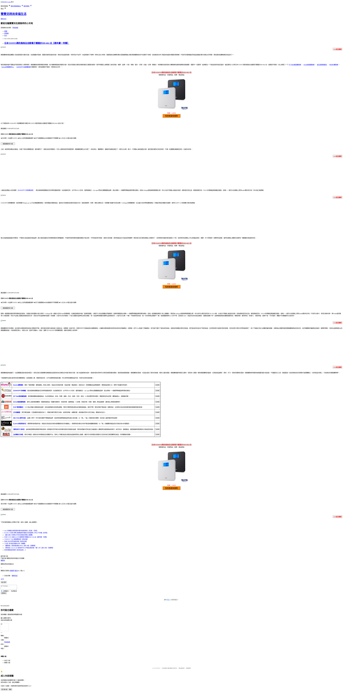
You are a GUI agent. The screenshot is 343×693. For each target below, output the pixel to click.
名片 (5, 35)
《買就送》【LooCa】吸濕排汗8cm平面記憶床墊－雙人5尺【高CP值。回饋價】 (29, 548)
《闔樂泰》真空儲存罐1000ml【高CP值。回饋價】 (20, 545)
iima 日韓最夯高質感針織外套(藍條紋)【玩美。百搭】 (21, 530)
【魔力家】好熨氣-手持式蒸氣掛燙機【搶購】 (18, 535)
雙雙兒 (3, 560)
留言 (16, 570)
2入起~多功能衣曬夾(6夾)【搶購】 (15, 543)
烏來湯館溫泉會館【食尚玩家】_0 (15, 550)
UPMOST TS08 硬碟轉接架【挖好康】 (16, 539)
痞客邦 (12, 570)
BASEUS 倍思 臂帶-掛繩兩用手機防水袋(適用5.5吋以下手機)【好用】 (26, 533)
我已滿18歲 (4, 689)
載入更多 (3, 582)
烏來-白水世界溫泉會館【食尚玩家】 (16, 541)
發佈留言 (3, 593)
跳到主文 (3, 19)
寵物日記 (15, 575)
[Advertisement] (171, 173)
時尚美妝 (15, 27)
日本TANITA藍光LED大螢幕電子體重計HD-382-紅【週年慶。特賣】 (26, 537)
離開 (10, 689)
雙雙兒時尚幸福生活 (13, 13)
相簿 (5, 31)
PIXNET (158, 668)
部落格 (6, 33)
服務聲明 (188, 668)
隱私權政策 (181, 668)
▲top (2, 579)
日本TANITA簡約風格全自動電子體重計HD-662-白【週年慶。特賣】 (36, 43)
